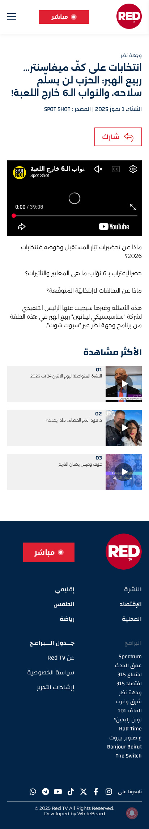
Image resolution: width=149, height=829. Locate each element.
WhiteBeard (91, 813)
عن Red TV (60, 657)
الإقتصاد (131, 604)
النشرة (133, 589)
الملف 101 (130, 711)
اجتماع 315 (130, 674)
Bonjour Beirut (124, 747)
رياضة (67, 619)
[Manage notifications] (132, 813)
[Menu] (11, 18)
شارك (111, 136)
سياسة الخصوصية (50, 672)
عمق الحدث (128, 665)
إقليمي (64, 589)
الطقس (64, 604)
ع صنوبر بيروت (125, 738)
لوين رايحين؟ (128, 720)
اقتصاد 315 (129, 683)
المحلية (132, 619)
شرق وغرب (129, 702)
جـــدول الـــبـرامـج (52, 642)
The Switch (129, 756)
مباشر (59, 16)
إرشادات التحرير (55, 687)
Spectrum (130, 656)
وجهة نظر (130, 693)
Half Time (130, 729)
